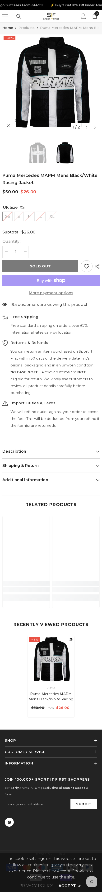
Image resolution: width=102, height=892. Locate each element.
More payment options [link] (51, 293)
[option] (51, 83)
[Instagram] (9, 822)
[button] (86, 127)
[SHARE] (96, 266)
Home (7, 28)
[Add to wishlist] (87, 266)
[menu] (5, 16)
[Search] (19, 16)
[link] (26, 589)
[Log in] (83, 16)
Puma (51, 688)
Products (27, 28)
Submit (83, 804)
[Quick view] (70, 639)
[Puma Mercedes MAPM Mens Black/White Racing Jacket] (51, 659)
